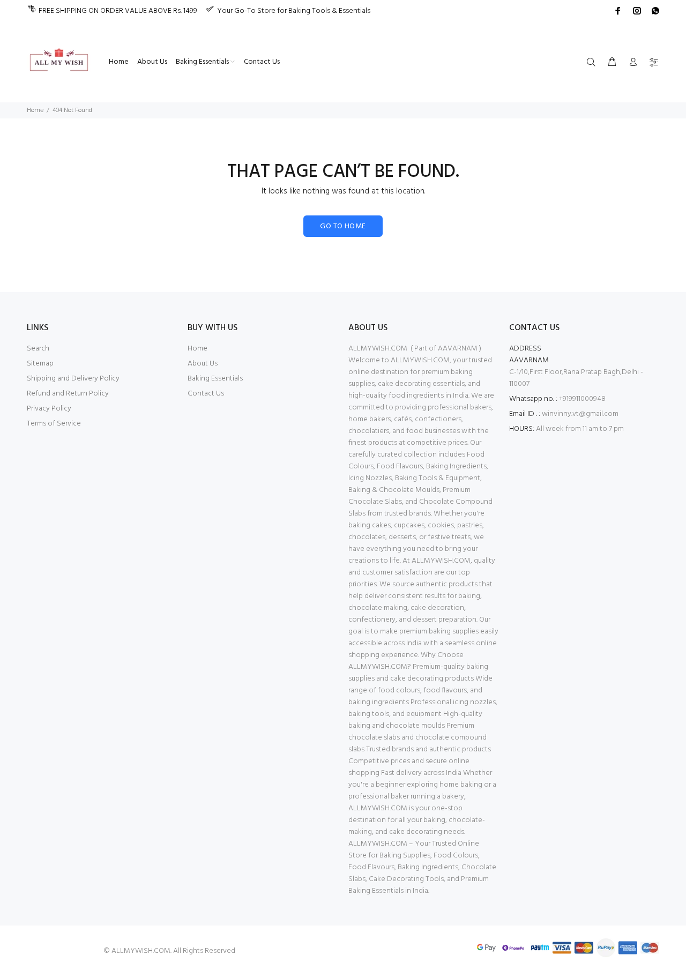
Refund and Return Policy (68, 393)
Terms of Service (54, 423)
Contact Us (206, 393)
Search (38, 348)
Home (35, 110)
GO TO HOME (343, 226)
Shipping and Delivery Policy (73, 378)
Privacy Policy (49, 408)
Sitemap (40, 363)
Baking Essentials (215, 378)
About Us (203, 363)
